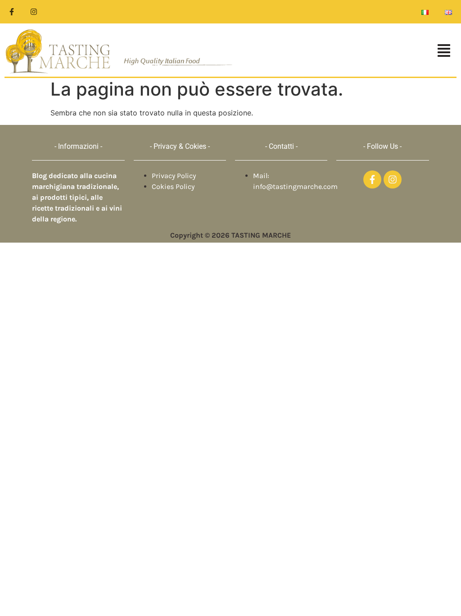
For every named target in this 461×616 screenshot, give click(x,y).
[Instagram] (34, 12)
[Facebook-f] (12, 12)
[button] (349, 51)
